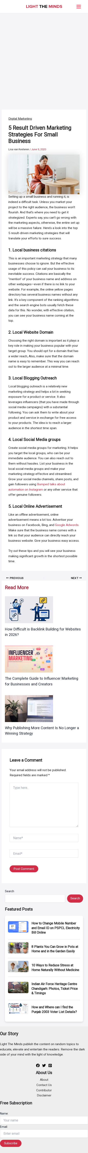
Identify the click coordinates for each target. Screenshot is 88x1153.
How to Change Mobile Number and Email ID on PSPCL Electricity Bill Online (56, 927)
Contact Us (44, 1085)
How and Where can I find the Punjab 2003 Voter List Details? (54, 1009)
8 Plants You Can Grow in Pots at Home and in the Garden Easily (55, 949)
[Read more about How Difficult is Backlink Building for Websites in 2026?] (29, 609)
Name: (4, 1113)
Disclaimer (44, 1095)
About (44, 1080)
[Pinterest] (50, 1065)
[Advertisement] (44, 59)
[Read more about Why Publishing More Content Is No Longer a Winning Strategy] (29, 708)
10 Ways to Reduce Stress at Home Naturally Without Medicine (55, 967)
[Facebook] (38, 1065)
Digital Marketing (20, 119)
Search (9, 891)
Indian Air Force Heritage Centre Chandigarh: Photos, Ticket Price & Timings (55, 988)
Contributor (44, 1090)
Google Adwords (67, 525)
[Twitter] (44, 1065)
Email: (4, 1126)
